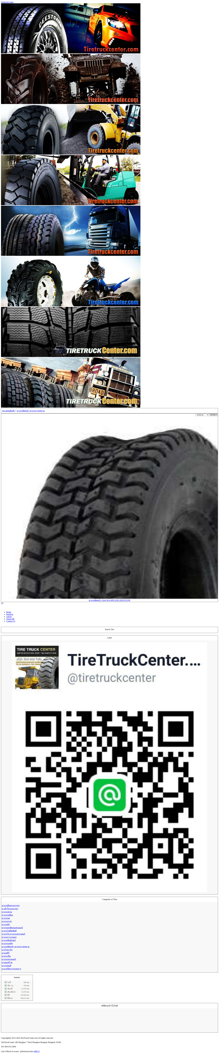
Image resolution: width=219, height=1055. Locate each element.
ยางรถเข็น (6, 956)
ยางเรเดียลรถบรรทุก (11, 905)
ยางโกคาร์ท (7, 950)
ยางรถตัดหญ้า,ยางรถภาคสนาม (31, 411)
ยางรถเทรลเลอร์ (9, 959)
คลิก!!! (37, 1051)
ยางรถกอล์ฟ (7, 943)
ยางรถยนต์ (6, 966)
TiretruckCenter (7, 2)
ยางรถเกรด (7, 921)
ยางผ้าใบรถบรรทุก (10, 909)
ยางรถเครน (7, 912)
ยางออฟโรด (7, 962)
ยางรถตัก (6, 924)
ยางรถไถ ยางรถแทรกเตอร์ (13, 934)
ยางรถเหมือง (7, 915)
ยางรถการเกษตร (9, 937)
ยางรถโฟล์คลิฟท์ (9, 931)
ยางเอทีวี (5, 953)
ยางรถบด (6, 918)
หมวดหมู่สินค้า (8, 411)
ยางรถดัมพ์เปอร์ (9, 940)
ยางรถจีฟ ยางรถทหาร (11, 969)
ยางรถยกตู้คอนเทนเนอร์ (12, 928)
